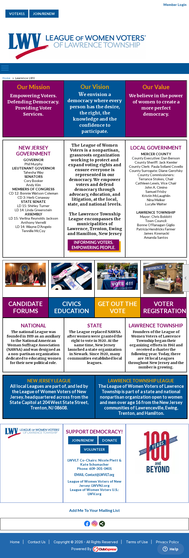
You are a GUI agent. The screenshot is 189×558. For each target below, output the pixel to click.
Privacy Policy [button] (167, 542)
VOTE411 (17, 14)
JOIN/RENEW (44, 14)
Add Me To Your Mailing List (94, 510)
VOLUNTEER (94, 449)
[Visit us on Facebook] (87, 524)
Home (6, 78)
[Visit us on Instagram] (95, 524)
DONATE (109, 440)
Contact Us (37, 542)
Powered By (82, 549)
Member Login (175, 4)
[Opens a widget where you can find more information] (170, 549)
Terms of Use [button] (137, 542)
